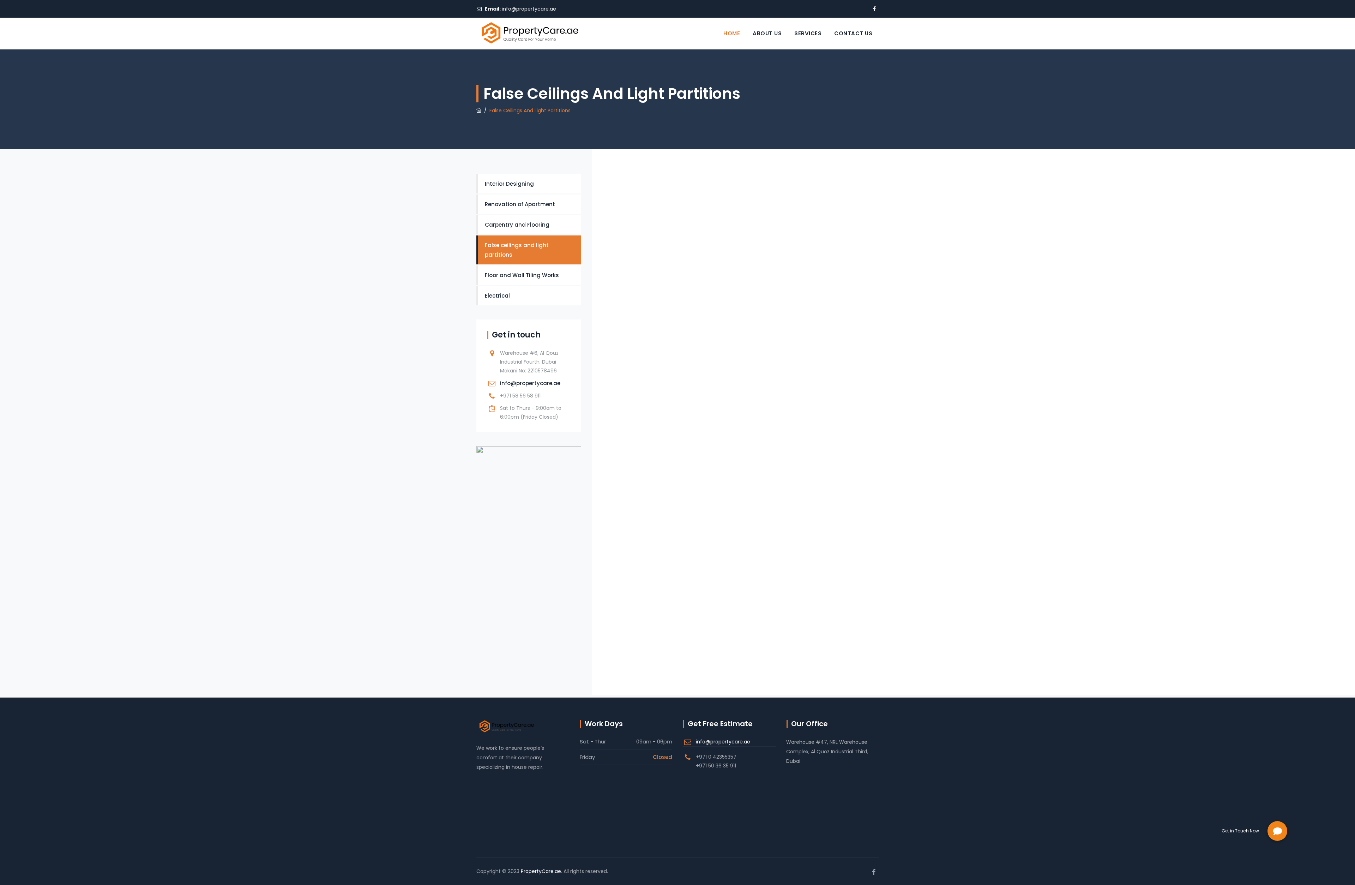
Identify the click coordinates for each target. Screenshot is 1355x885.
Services (807, 33)
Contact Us (853, 33)
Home (731, 33)
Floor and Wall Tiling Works (522, 275)
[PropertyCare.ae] (529, 33)
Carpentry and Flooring (517, 224)
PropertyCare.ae (541, 871)
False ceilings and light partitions (517, 249)
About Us (767, 33)
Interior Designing (509, 183)
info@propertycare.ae (529, 8)
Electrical (497, 295)
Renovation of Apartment (520, 204)
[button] (1277, 831)
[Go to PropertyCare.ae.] (478, 110)
